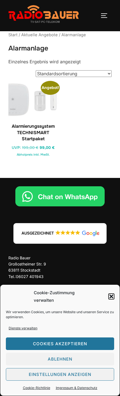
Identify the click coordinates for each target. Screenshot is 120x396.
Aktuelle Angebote (39, 34)
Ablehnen (60, 359)
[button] (111, 296)
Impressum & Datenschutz (76, 388)
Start (13, 34)
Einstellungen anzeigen (60, 374)
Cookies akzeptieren (60, 343)
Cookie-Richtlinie (36, 388)
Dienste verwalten (23, 328)
